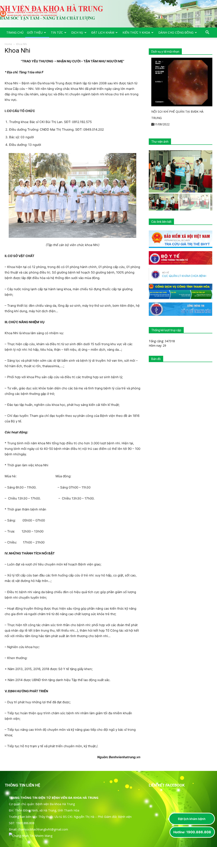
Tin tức (57, 32)
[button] (207, 33)
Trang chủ (15, 32)
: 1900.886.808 (192, 832)
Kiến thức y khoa (136, 32)
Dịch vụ (77, 32)
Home (8, 44)
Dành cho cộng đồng (175, 32)
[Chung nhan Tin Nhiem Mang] (30, 836)
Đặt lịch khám (102, 32)
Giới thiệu (35, 32)
